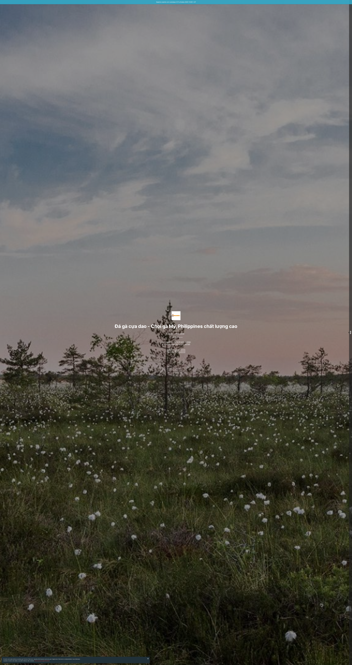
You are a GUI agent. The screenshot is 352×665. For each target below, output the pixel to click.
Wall (350, 332)
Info (176, 351)
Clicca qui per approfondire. (42, 661)
